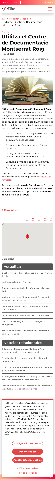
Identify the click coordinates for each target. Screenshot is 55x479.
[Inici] (9, 9)
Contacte (15, 2)
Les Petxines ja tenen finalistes (16, 282)
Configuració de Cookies (27, 443)
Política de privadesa (27, 468)
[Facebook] (39, 218)
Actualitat (14, 19)
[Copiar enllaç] (51, 218)
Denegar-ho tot (27, 451)
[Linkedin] (33, 218)
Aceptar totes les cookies (27, 460)
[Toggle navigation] (49, 9)
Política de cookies (27, 473)
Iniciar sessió (46, 2)
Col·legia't (6, 2)
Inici (4, 19)
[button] (27, 236)
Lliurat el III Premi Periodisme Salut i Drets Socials (25, 315)
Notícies (26, 19)
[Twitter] (27, 218)
